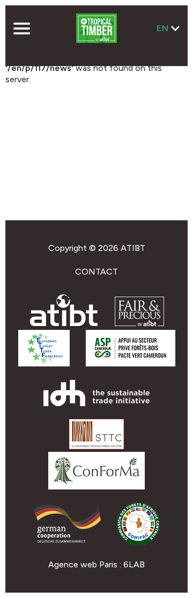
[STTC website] (96, 446)
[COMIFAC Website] (138, 542)
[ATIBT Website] (64, 325)
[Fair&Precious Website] (139, 323)
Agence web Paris (82, 564)
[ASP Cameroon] (130, 363)
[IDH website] (96, 403)
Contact (96, 271)
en (163, 28)
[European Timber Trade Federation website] (44, 363)
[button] (21, 30)
